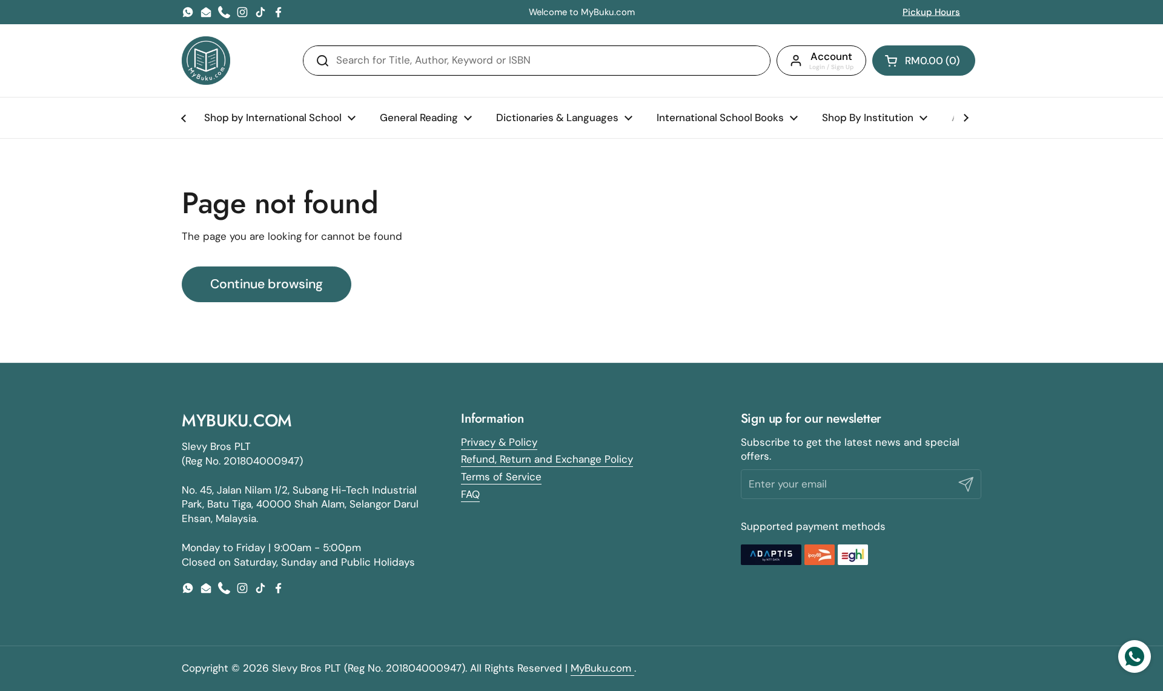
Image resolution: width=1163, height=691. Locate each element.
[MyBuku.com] (206, 60)
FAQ (470, 494)
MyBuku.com (602, 668)
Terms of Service (501, 476)
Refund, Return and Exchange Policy (547, 459)
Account (831, 56)
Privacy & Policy (499, 442)
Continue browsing (266, 284)
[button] (923, 60)
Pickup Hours (931, 12)
